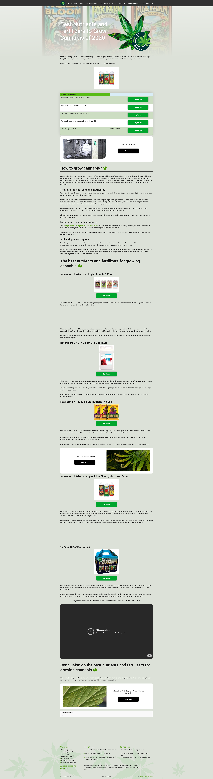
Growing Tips (148, 3)
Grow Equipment (91, 3)
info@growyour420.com (146, 776)
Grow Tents (105, 3)
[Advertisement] (106, 317)
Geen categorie (65, 750)
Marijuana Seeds (133, 3)
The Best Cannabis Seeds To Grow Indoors (97, 753)
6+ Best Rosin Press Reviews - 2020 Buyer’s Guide (135, 758)
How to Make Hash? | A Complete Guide (132, 750)
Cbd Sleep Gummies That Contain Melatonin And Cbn (100, 750)
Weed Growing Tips (67, 762)
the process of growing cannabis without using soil (81, 226)
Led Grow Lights (77, 3)
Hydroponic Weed (118, 3)
